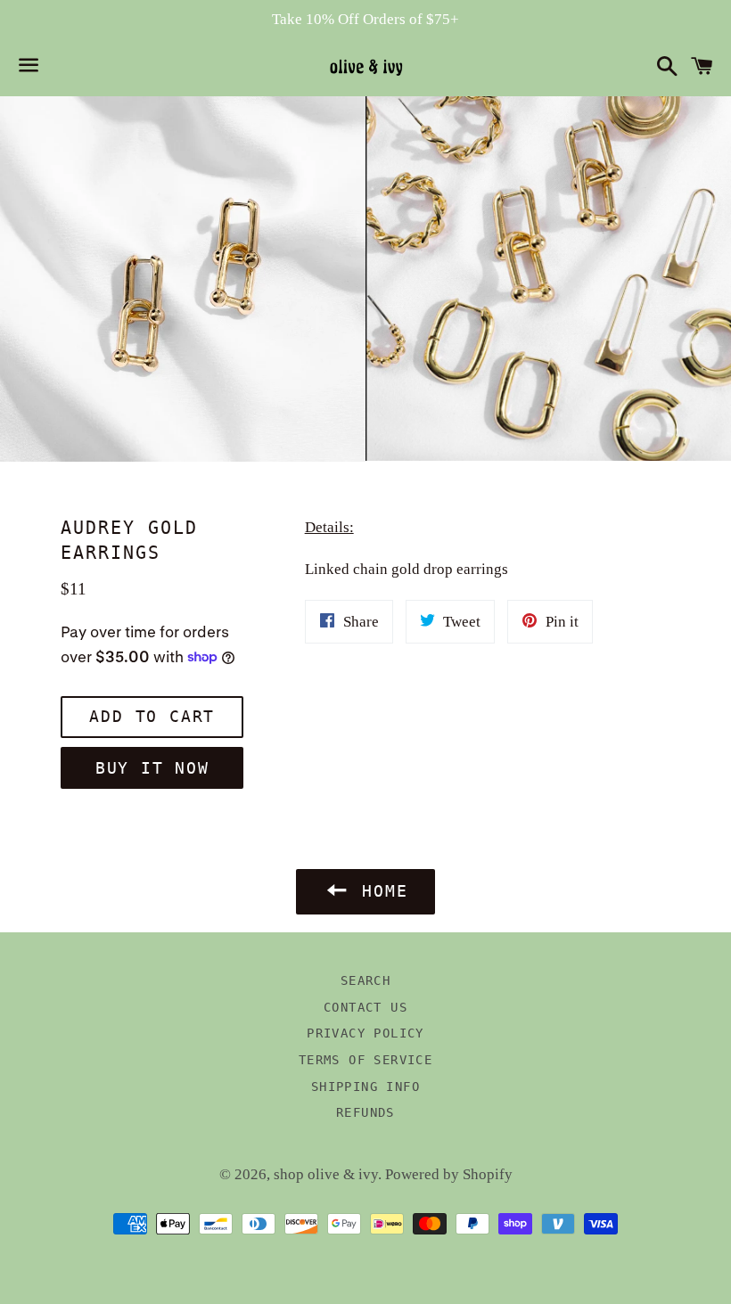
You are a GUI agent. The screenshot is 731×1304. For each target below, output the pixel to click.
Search (365, 980)
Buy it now (152, 768)
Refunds (365, 1112)
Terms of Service (365, 1060)
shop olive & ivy (326, 1174)
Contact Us (365, 1007)
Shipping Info (365, 1086)
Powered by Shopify (449, 1174)
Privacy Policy (365, 1033)
